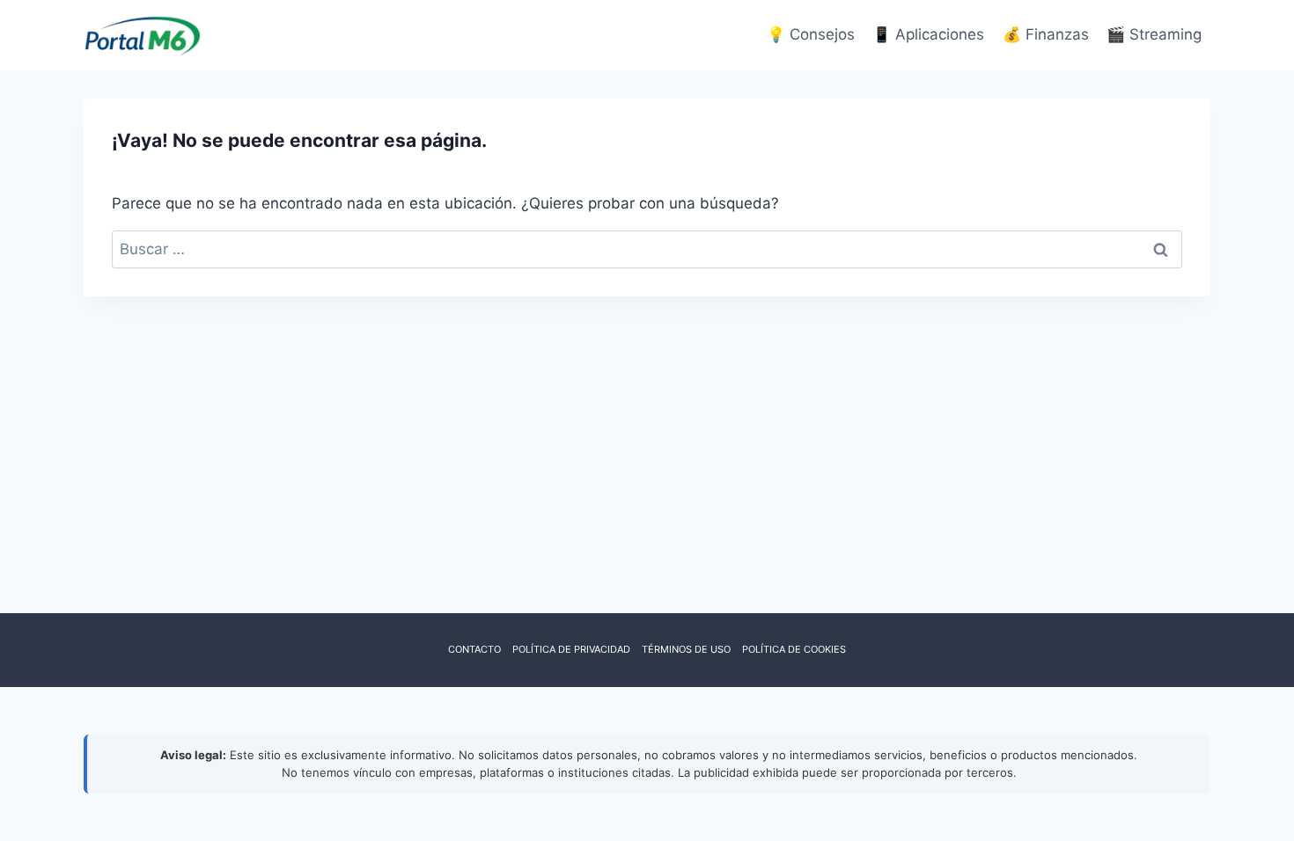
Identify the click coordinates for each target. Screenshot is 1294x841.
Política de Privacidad (571, 649)
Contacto (474, 649)
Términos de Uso (686, 649)
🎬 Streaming (1154, 34)
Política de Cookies (794, 649)
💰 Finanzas (1046, 34)
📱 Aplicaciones (928, 34)
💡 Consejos (811, 34)
